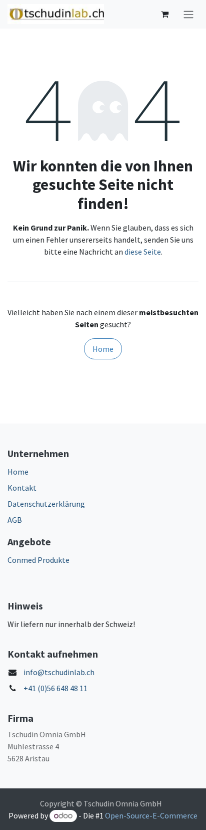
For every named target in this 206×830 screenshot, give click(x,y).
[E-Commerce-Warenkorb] (164, 14)
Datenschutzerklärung (46, 504)
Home (103, 349)
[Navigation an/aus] (188, 14)
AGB (15, 520)
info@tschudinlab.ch (59, 672)
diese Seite (142, 252)
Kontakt (22, 488)
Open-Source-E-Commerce (151, 815)
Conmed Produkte (39, 560)
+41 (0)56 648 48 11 (56, 688)
